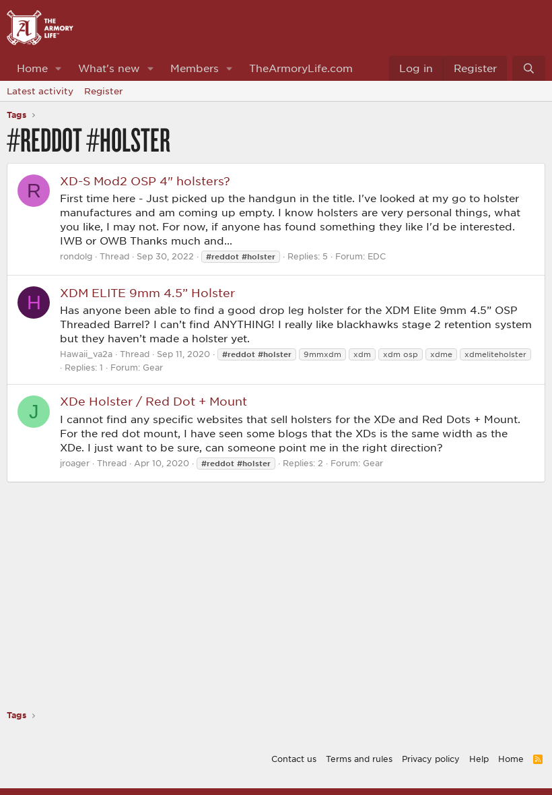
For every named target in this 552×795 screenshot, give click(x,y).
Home (32, 68)
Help (479, 758)
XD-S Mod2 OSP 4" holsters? (145, 180)
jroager (75, 462)
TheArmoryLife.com (301, 68)
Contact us (293, 758)
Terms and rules (359, 758)
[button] (58, 68)
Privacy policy (431, 758)
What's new (109, 68)
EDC (377, 256)
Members (194, 68)
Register (103, 91)
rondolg (76, 256)
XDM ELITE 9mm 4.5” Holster (147, 292)
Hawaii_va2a (86, 353)
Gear (153, 367)
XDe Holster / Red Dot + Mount (153, 401)
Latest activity (40, 91)
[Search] (528, 68)
